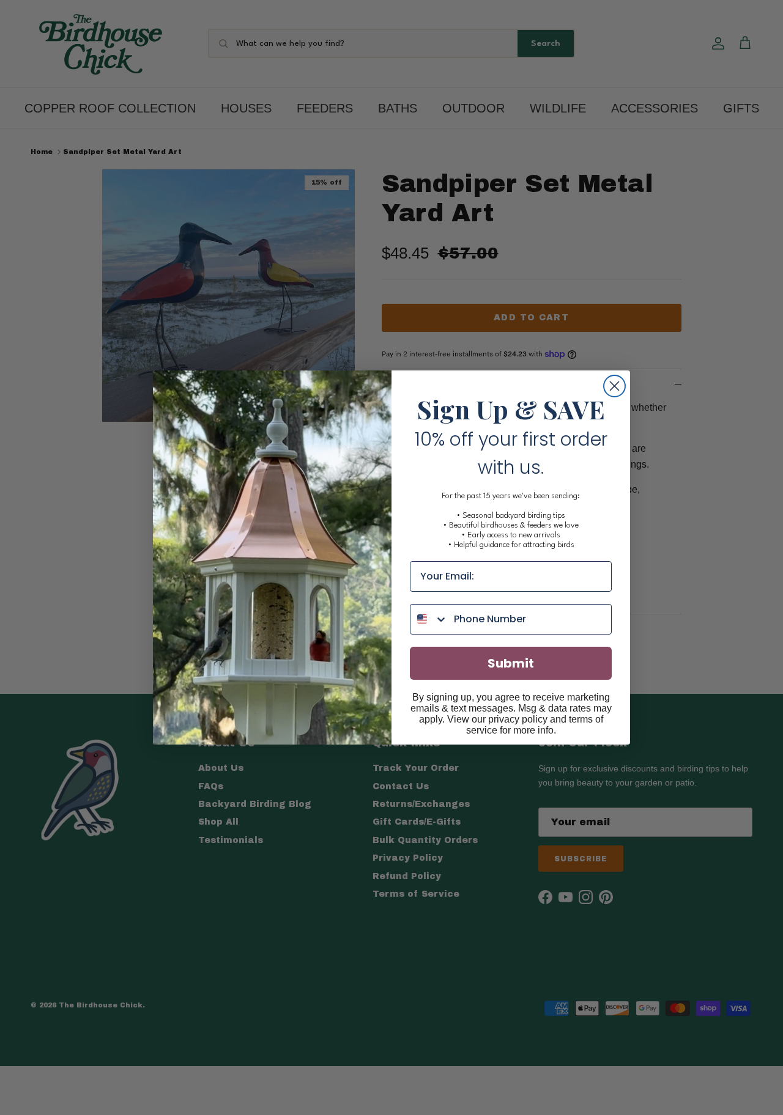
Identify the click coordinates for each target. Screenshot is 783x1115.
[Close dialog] (614, 386)
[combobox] (429, 619)
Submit (511, 663)
